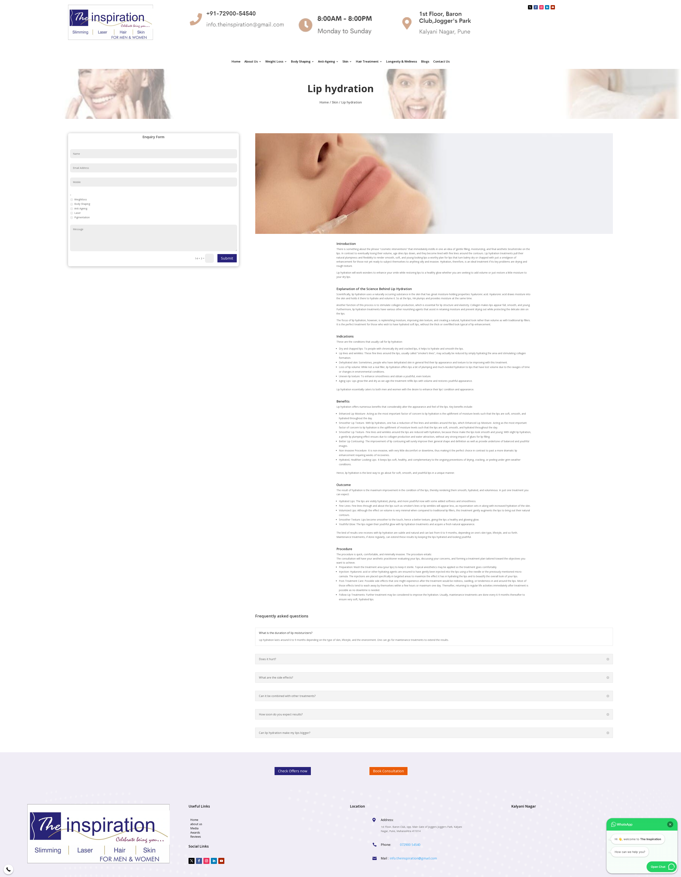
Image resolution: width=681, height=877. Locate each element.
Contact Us (441, 61)
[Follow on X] (530, 7)
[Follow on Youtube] (553, 7)
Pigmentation (82, 217)
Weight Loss (274, 61)
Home (235, 61)
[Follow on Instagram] (541, 7)
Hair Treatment (367, 61)
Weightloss (80, 199)
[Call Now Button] (8, 869)
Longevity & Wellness (401, 61)
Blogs (425, 61)
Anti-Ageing (326, 61)
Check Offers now (292, 771)
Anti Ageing (80, 208)
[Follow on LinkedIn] (547, 7)
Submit (227, 258)
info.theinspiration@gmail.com (413, 858)
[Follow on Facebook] (536, 7)
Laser (77, 213)
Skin (345, 61)
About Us (251, 61)
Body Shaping (301, 61)
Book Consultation (388, 771)
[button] (670, 824)
